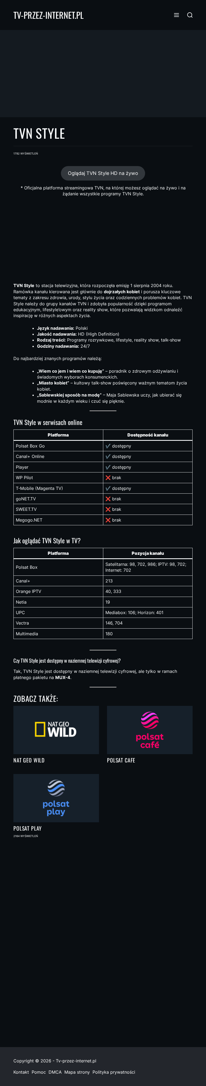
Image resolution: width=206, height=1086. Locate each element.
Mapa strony (77, 1072)
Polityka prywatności (114, 1072)
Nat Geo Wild (29, 760)
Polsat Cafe (121, 760)
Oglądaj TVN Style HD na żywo (103, 173)
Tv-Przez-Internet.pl (48, 15)
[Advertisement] (103, 73)
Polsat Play (27, 828)
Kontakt (21, 1072)
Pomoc (39, 1072)
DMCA (55, 1072)
